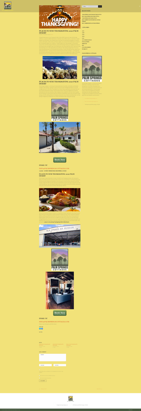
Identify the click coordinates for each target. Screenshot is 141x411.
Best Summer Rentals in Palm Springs (91, 23)
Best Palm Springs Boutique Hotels (90, 16)
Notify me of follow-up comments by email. (47, 375)
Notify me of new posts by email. (45, 378)
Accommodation (87, 40)
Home (54, 6)
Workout (84, 49)
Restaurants (79, 6)
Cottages (60, 6)
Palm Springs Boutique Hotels (89, 18)
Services (84, 43)
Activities (73, 6)
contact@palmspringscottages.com (91, 98)
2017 (83, 31)
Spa (83, 45)
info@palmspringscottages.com (62, 404)
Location (66, 6)
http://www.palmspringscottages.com (91, 101)
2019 (83, 34)
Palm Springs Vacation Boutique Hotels (91, 14)
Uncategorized (86, 47)
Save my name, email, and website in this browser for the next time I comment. (51, 372)
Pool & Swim (85, 41)
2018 (83, 32)
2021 (83, 38)
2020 (52, 34)
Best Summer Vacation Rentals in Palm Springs (91, 20)
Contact (86, 6)
